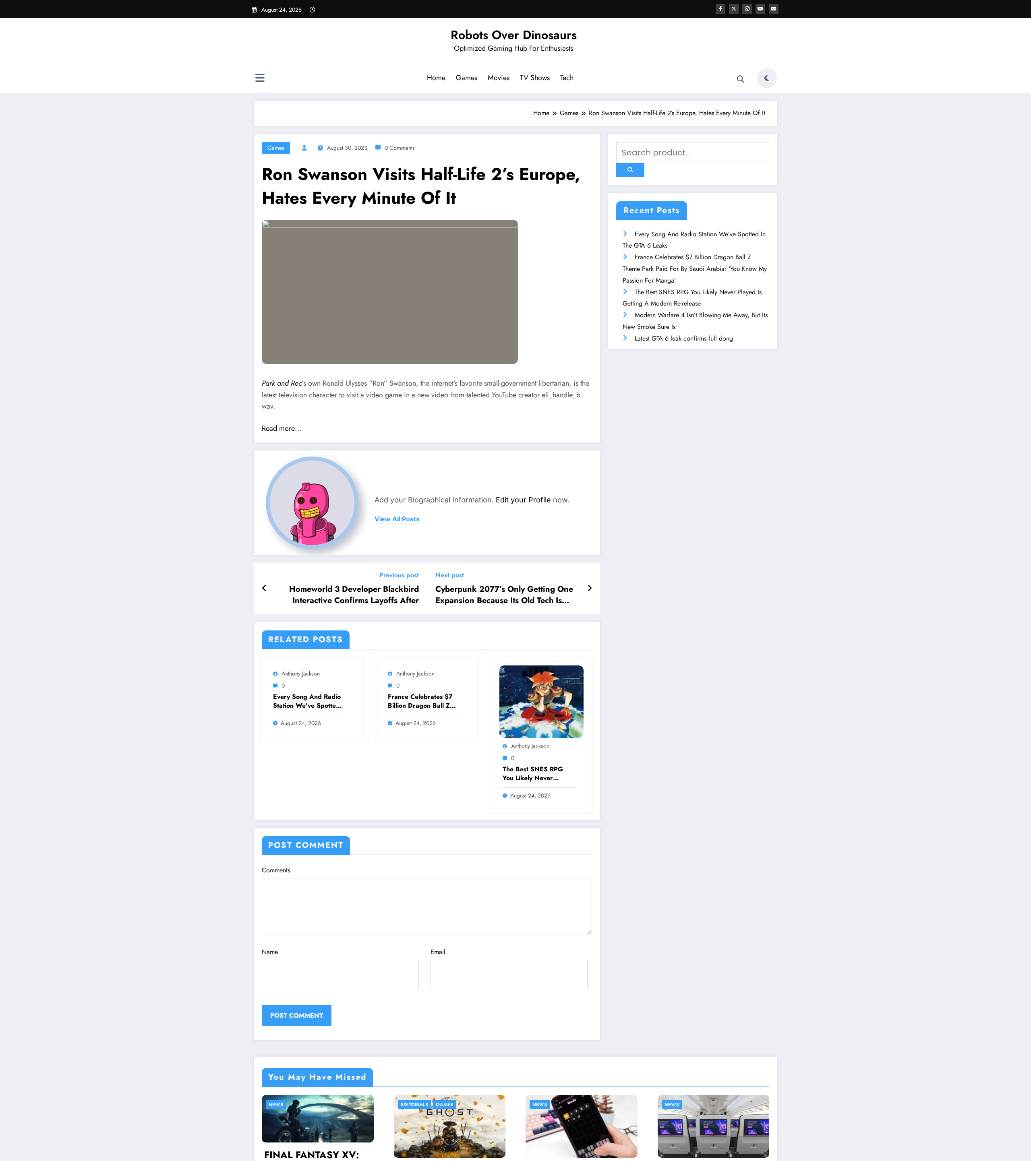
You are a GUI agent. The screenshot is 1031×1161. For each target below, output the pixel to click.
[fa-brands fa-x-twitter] (734, 9)
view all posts (397, 519)
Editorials (298, 1104)
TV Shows (535, 77)
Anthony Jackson (301, 673)
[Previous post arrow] (264, 588)
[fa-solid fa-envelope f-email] (773, 9)
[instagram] (747, 9)
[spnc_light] (767, 78)
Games (466, 77)
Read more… (281, 428)
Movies (498, 77)
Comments (276, 870)
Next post (449, 575)
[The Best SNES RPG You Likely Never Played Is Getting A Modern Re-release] (541, 701)
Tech (566, 77)
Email (438, 951)
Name (270, 951)
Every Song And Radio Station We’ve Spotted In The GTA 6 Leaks (307, 701)
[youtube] (760, 9)
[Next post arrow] (589, 588)
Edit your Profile (523, 500)
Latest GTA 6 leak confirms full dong (684, 338)
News (424, 1104)
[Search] (741, 79)
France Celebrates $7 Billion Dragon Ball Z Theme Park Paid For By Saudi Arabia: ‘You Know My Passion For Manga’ (421, 701)
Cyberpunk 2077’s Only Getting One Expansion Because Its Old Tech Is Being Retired (504, 595)
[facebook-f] (720, 9)
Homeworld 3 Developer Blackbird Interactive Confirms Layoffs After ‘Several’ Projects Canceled (354, 595)
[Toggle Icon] (260, 79)
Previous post (399, 575)
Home (436, 77)
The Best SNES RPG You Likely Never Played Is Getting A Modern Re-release (533, 774)
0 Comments (400, 148)
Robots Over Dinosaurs (514, 34)
